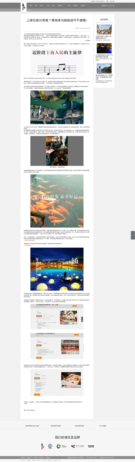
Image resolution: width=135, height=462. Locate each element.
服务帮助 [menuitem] (75, 5)
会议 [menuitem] (48, 5)
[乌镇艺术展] (91, 446)
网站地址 (41, 457)
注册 (113, 1)
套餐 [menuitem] (31, 5)
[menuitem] (42, 6)
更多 (60, 460)
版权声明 (23, 457)
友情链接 (47, 457)
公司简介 (35, 457)
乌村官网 (55, 460)
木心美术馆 (43, 460)
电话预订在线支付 (100, 1)
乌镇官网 (93, 1)
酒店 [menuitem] (36, 5)
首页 (29, 10)
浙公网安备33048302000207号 (107, 457)
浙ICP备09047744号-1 (92, 457)
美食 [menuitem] (53, 5)
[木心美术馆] (77, 446)
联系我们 (29, 457)
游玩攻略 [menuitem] (83, 5)
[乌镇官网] (42, 446)
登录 (111, 1)
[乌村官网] (50, 446)
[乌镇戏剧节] (61, 446)
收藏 (107, 1)
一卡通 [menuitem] (68, 5)
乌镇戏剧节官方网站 (35, 460)
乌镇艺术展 (49, 460)
